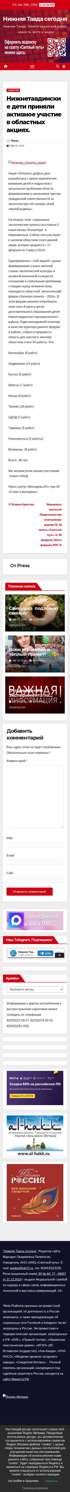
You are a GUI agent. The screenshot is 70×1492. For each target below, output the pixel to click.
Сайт (10, 873)
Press (14, 140)
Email (10, 855)
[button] (57, 66)
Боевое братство (22, 504)
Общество (13, 90)
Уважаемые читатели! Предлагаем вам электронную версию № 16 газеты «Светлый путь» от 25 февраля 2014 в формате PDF (50, 525)
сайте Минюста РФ (16, 1379)
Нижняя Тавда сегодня (35, 18)
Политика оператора (35, 1487)
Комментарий (17, 760)
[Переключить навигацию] (32, 66)
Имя (10, 838)
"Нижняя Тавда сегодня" (20, 1251)
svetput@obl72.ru (21, 1268)
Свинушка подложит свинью (33, 611)
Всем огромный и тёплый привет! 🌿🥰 (33, 652)
